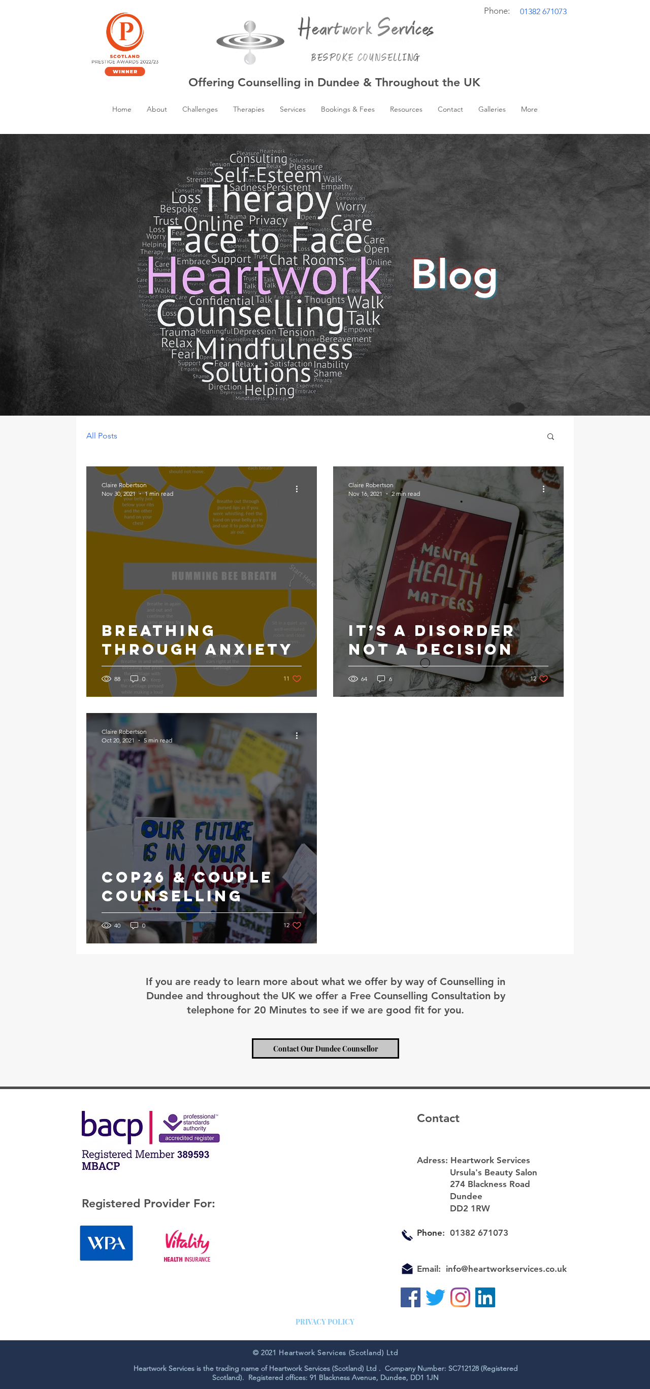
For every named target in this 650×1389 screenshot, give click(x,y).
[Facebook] (410, 1297)
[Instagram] (460, 1297)
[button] (406, 109)
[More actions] (300, 489)
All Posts (101, 436)
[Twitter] (435, 1297)
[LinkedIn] (485, 1297)
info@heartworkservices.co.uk (506, 1269)
